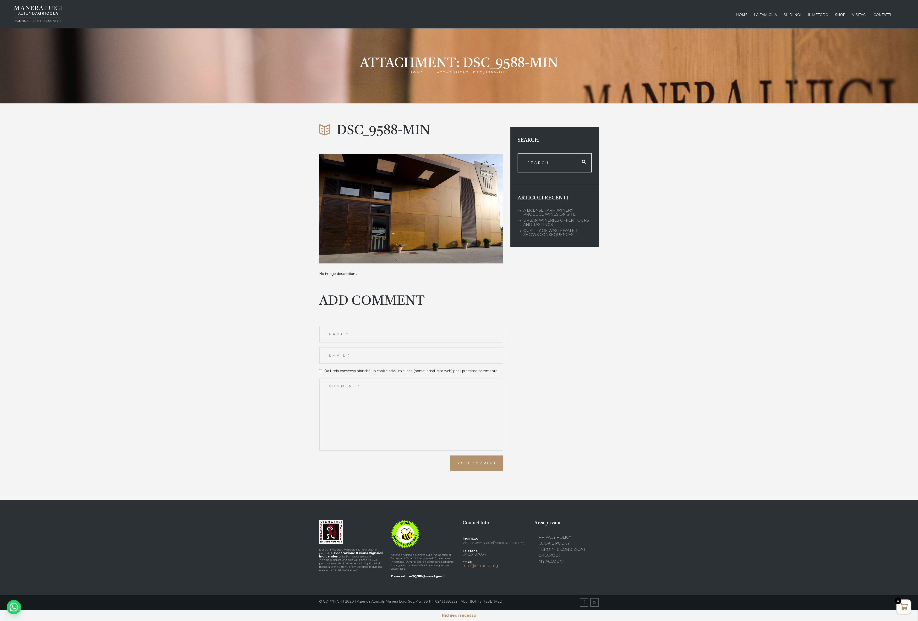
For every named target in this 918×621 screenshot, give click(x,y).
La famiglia (765, 15)
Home (742, 15)
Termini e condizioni (562, 549)
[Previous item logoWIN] (365, 209)
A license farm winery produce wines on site (549, 212)
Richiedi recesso (459, 615)
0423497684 (474, 554)
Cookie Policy (554, 543)
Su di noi (792, 15)
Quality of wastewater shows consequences (550, 232)
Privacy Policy (555, 537)
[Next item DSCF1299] (457, 209)
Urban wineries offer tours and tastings (556, 222)
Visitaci (859, 15)
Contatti (882, 15)
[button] (14, 607)
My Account (552, 561)
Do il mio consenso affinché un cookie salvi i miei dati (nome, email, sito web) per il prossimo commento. (411, 371)
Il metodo (818, 15)
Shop (840, 15)
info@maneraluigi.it (483, 565)
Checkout (550, 555)
